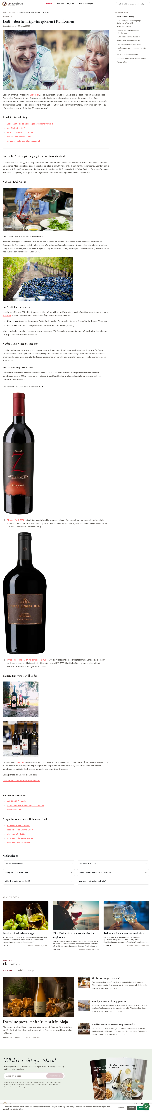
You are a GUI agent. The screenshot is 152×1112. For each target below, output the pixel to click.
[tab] (8, 970)
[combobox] (133, 4)
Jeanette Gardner (10, 26)
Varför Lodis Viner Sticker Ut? (20, 132)
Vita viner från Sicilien (16, 834)
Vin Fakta (12, 12)
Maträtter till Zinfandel (16, 801)
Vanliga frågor (122, 62)
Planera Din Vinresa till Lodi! (19, 136)
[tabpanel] (76, 1009)
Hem (4, 12)
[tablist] (76, 971)
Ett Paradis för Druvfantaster (129, 37)
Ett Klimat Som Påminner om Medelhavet (128, 32)
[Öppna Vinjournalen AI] (146, 1106)
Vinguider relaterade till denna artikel (23, 141)
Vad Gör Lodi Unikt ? (16, 128)
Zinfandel (7, 315)
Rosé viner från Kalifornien (18, 842)
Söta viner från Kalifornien (18, 825)
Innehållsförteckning (125, 17)
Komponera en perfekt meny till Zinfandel (25, 805)
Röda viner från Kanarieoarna (20, 838)
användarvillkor (17, 1109)
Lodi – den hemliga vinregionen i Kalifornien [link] (34, 12)
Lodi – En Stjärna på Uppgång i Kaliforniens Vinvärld (30, 124)
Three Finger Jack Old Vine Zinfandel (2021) (27, 660)
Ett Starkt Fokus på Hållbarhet (129, 44)
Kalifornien (34, 95)
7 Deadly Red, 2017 (15, 520)
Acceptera (143, 1108)
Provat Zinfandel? (14, 810)
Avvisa (131, 1108)
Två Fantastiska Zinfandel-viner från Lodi (132, 49)
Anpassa (120, 1108)
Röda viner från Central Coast (20, 830)
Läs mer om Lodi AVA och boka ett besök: (21, 780)
